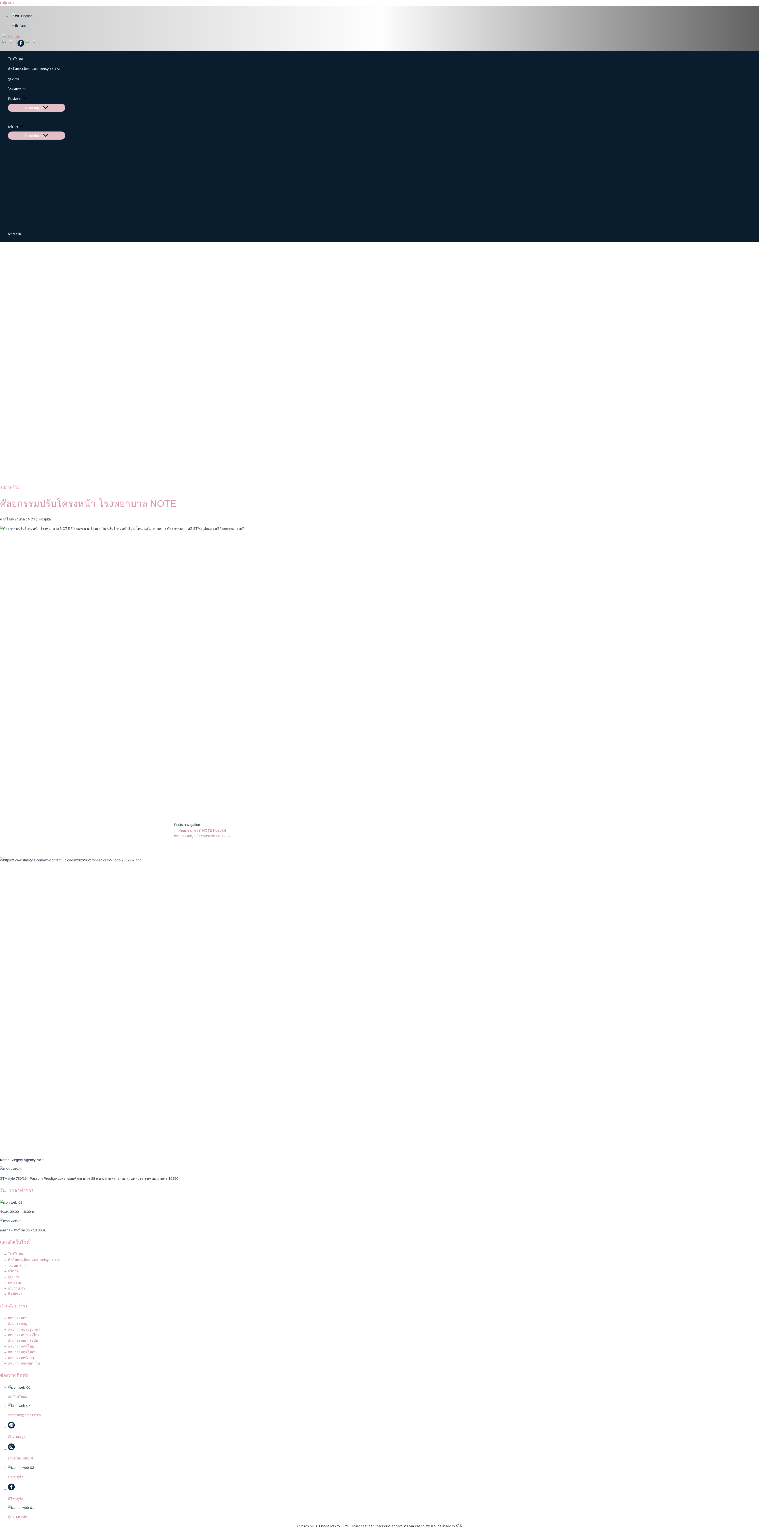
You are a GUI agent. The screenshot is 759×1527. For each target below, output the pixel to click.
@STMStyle (17, 1517)
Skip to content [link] (12, 3)
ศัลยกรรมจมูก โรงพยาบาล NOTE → (202, 836)
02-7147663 (17, 1397)
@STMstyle (17, 1437)
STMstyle (15, 1477)
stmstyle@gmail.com (24, 1415)
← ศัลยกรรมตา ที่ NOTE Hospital (200, 830)
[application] (24, 99)
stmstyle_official (20, 1458)
